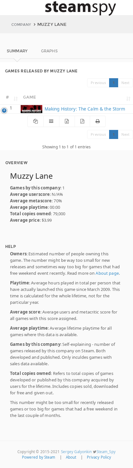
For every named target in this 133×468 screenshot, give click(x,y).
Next (125, 82)
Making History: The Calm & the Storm (84, 109)
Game (29, 97)
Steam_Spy (106, 451)
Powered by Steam (39, 457)
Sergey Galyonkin (76, 451)
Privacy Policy (99, 457)
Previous (98, 82)
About (71, 457)
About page (107, 273)
